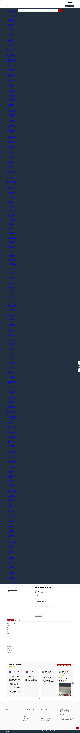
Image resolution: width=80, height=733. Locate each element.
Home (26, 6)
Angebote (7, 709)
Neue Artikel (8, 711)
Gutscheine (43, 716)
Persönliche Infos (44, 709)
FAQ (24, 714)
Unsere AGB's (32, 6)
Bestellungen (44, 711)
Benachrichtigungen (45, 720)
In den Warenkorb (41, 599)
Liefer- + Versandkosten (43, 6)
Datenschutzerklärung (28, 718)
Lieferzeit (25, 716)
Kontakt (25, 720)
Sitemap (25, 722)
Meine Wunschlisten (45, 718)
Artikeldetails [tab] (18, 620)
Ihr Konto (43, 707)
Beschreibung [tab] (10, 620)
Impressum (25, 713)
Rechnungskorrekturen (46, 713)
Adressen (43, 714)
